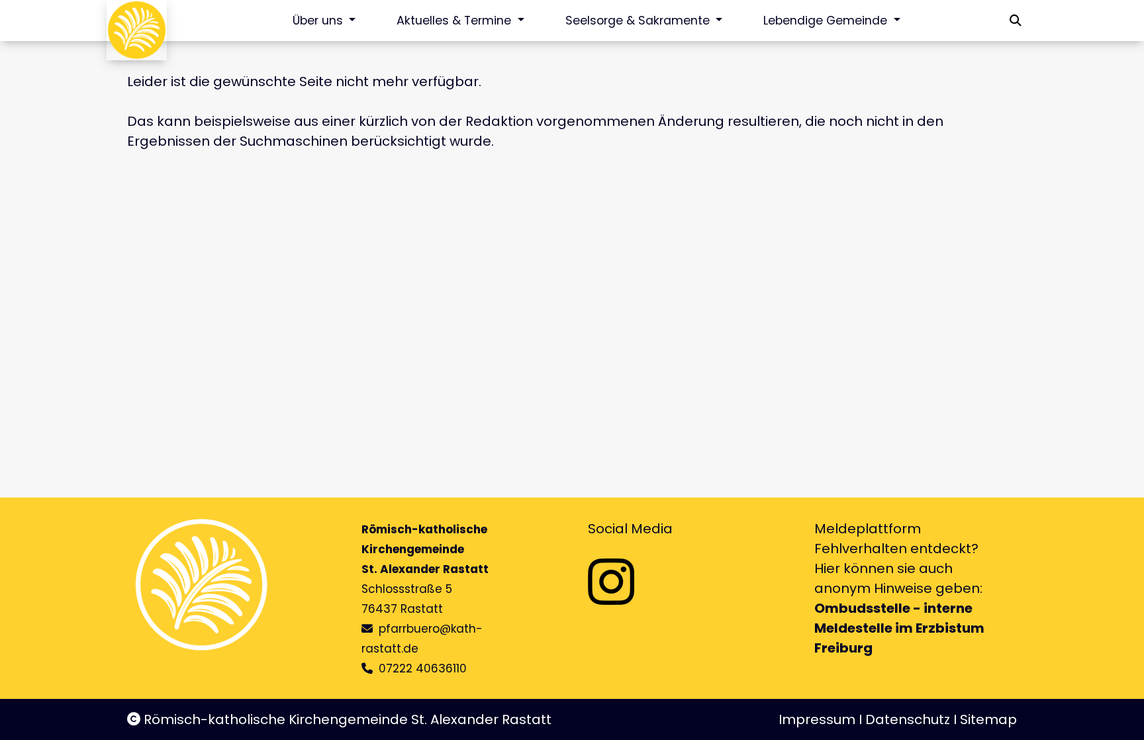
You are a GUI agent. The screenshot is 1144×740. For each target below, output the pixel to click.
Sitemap (988, 719)
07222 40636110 (423, 668)
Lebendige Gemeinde (826, 20)
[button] (1015, 20)
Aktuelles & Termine (455, 20)
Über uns (319, 20)
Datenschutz (907, 719)
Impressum (817, 719)
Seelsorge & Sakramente (639, 20)
